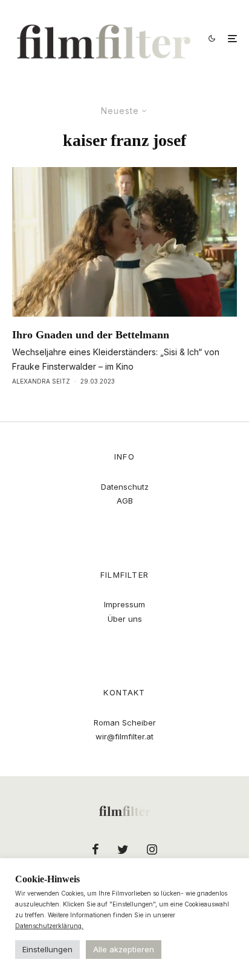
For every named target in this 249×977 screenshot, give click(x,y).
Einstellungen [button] (47, 949)
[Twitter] (123, 849)
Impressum (124, 604)
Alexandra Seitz (41, 381)
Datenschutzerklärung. (49, 925)
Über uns (125, 619)
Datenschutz (125, 487)
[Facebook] (95, 849)
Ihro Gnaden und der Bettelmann (90, 335)
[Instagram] (152, 849)
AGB (125, 500)
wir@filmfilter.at (124, 736)
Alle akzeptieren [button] (123, 949)
